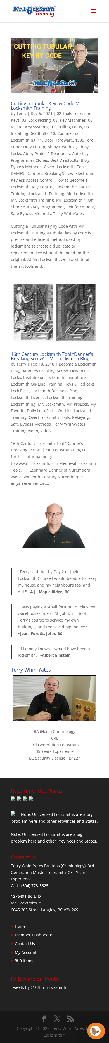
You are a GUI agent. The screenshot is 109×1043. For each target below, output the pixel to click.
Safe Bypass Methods (31, 213)
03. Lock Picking (36, 120)
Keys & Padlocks (79, 384)
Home (20, 926)
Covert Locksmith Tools (65, 166)
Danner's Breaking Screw (50, 173)
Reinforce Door (80, 206)
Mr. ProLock (77, 404)
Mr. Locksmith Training (32, 200)
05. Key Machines (69, 120)
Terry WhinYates (68, 213)
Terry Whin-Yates (69, 424)
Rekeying (80, 417)
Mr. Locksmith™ (71, 200)
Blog (85, 160)
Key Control (42, 187)
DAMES (17, 173)
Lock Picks (20, 390)
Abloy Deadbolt (62, 146)
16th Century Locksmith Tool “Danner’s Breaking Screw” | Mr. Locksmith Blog (52, 356)
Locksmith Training (46, 193)
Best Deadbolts (64, 160)
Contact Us (25, 943)
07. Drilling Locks (66, 127)
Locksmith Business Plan (54, 390)
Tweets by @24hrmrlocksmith (38, 987)
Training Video (24, 430)
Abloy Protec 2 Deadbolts (46, 153)
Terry (21, 113)
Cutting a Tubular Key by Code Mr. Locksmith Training (46, 105)
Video (45, 430)
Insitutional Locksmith (43, 377)
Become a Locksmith (78, 364)
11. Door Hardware (55, 140)
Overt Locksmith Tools (49, 417)
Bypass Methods (26, 166)
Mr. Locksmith (80, 193)
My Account (26, 952)
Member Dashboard (34, 935)
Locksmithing (23, 404)
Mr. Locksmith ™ (26, 903)
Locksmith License (28, 397)
